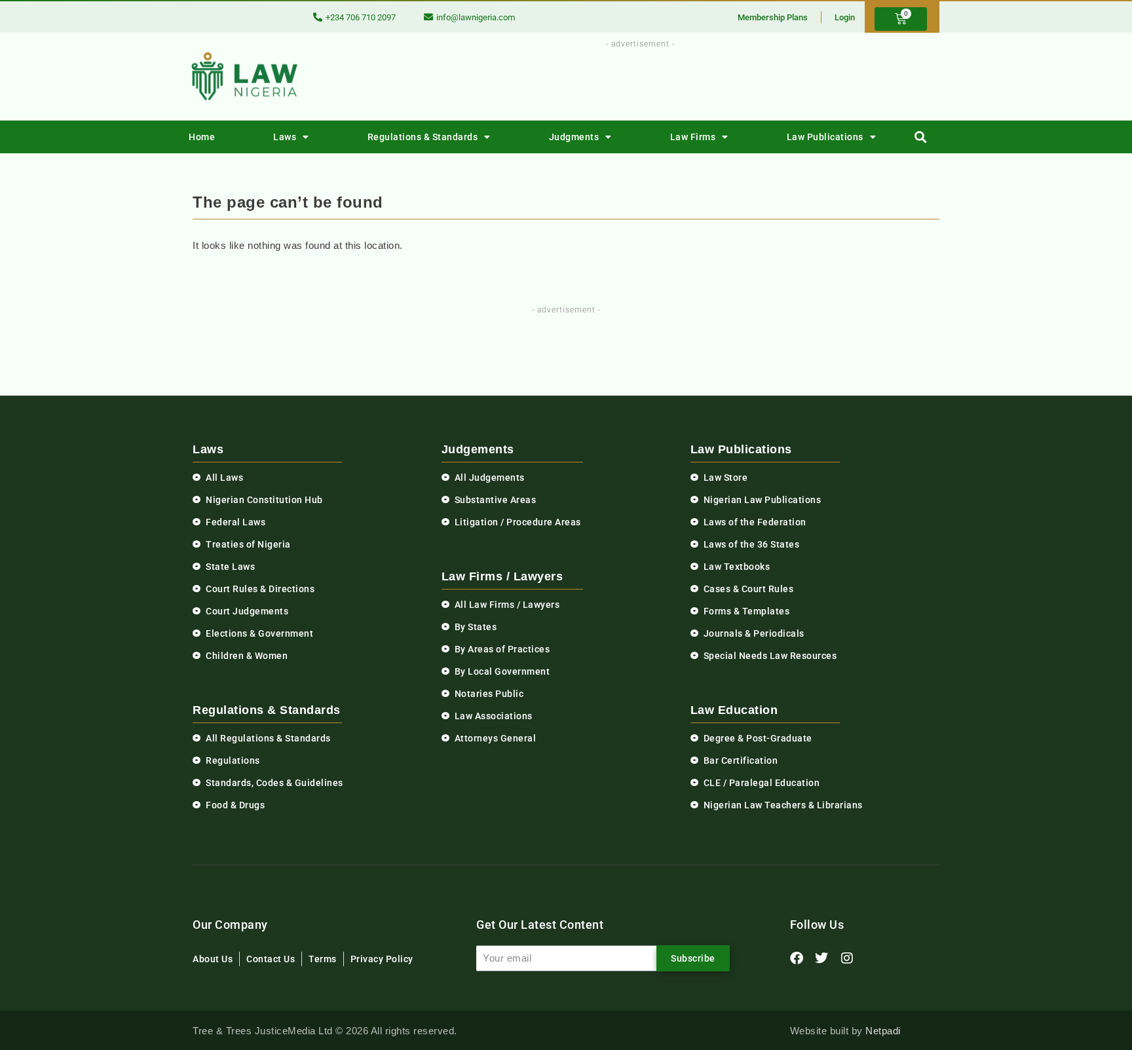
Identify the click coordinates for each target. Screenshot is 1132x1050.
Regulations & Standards (423, 137)
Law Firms (693, 137)
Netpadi (883, 1030)
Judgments (574, 137)
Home (202, 137)
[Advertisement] (632, 80)
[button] (921, 137)
